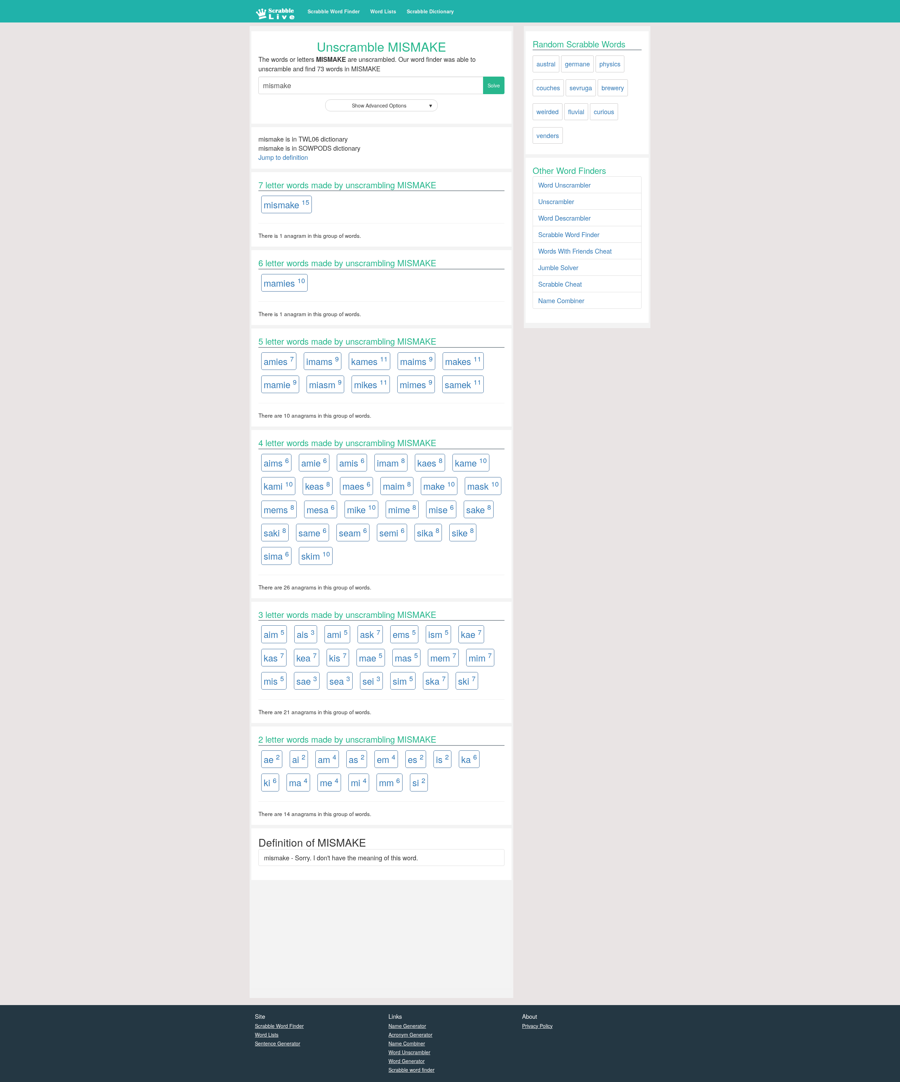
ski (467, 680)
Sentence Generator (277, 1043)
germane (577, 63)
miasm (325, 384)
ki (270, 782)
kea (306, 657)
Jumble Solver (558, 267)
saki (275, 532)
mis (274, 680)
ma (298, 782)
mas (406, 657)
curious (604, 111)
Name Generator (407, 1025)
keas (317, 486)
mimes (416, 384)
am (327, 758)
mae (370, 657)
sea (339, 680)
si (418, 782)
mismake (286, 204)
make (439, 486)
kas (274, 657)
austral (545, 63)
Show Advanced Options (392, 105)
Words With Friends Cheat (575, 250)
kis (338, 657)
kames (369, 360)
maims (416, 360)
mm (389, 782)
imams (322, 360)
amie (314, 462)
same (312, 532)
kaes (430, 462)
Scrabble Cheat (560, 283)
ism (438, 634)
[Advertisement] (381, 933)
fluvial (576, 111)
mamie (280, 384)
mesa (321, 509)
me (329, 782)
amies (279, 360)
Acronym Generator (410, 1034)
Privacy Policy (537, 1025)
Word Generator (406, 1060)
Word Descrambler (564, 217)
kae (471, 634)
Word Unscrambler (564, 184)
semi (392, 532)
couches (548, 87)
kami (278, 486)
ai (299, 758)
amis (352, 462)
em (386, 758)
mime (402, 509)
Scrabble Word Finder (334, 11)
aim (274, 634)
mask (483, 486)
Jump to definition (283, 157)
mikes (370, 384)
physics (610, 63)
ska (435, 680)
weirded (547, 111)
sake (478, 509)
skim (315, 555)
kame (471, 462)
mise (441, 509)
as (357, 758)
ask (370, 634)
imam (391, 462)
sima (276, 555)
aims (276, 462)
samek (463, 384)
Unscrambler (556, 201)
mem (443, 657)
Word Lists (383, 11)
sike (463, 532)
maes (356, 486)
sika (428, 532)
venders (547, 135)
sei (371, 680)
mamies (284, 282)
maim (397, 486)
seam (353, 532)
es (416, 758)
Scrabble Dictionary (430, 11)
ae (272, 758)
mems (279, 509)
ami (337, 634)
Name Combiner (561, 300)
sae (306, 680)
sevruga (581, 87)
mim (480, 657)
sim (403, 680)
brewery (613, 87)
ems (404, 634)
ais (306, 634)
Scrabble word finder (411, 1069)
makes (463, 360)
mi (359, 782)
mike (361, 509)
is (442, 758)
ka (469, 758)
